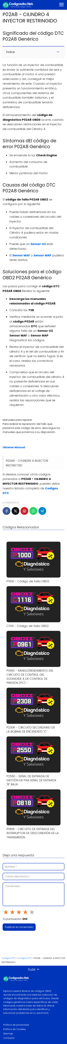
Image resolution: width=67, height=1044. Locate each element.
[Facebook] (6, 511)
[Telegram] (42, 511)
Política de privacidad (16, 1024)
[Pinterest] (24, 511)
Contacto (8, 1038)
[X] (15, 511)
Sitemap (8, 1033)
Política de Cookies (14, 1029)
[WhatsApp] (33, 511)
